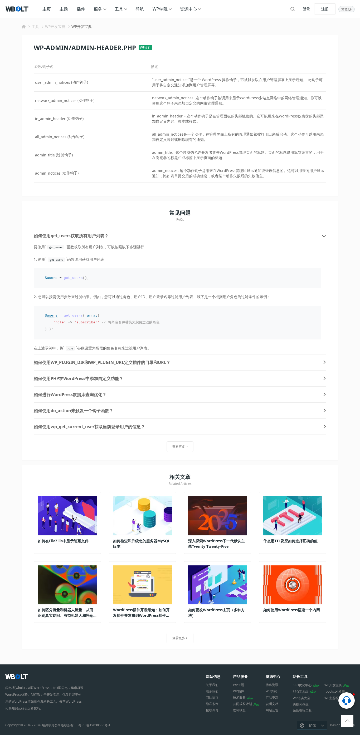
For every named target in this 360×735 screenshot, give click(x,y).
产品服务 (240, 676)
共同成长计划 (242, 704)
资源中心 (188, 9)
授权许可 (212, 710)
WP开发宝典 (55, 26)
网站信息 (213, 676)
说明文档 (272, 704)
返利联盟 (239, 710)
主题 (64, 9)
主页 (46, 9)
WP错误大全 (301, 698)
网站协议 (212, 697)
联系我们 (212, 691)
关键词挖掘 (301, 704)
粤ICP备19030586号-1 (94, 725)
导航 (139, 9)
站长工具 (300, 676)
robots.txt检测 (334, 691)
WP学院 (160, 9)
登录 (306, 8)
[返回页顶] (347, 721)
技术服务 (239, 697)
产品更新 (272, 697)
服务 (98, 9)
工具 (119, 9)
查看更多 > (180, 446)
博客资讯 (272, 685)
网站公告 (272, 710)
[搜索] (293, 9)
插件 (81, 9)
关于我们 (212, 685)
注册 (325, 8)
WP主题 (238, 685)
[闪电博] (17, 9)
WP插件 (238, 691)
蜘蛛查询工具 (302, 710)
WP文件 (145, 47)
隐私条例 (212, 704)
